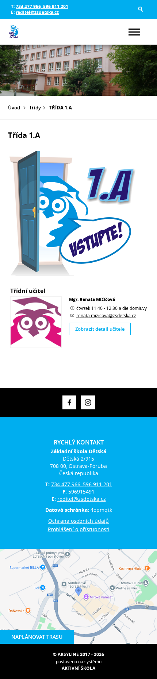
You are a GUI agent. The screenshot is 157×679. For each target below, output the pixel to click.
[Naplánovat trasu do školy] (78, 596)
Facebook (69, 402)
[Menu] (134, 32)
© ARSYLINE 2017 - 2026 (78, 654)
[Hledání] (140, 9)
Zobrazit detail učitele (100, 329)
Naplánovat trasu (36, 636)
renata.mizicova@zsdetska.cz (106, 315)
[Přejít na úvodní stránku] (30, 32)
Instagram (88, 402)
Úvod (14, 107)
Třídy (35, 107)
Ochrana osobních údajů (78, 520)
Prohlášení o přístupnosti (79, 529)
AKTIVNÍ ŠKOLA (78, 668)
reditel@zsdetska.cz (37, 12)
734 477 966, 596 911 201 (42, 6)
